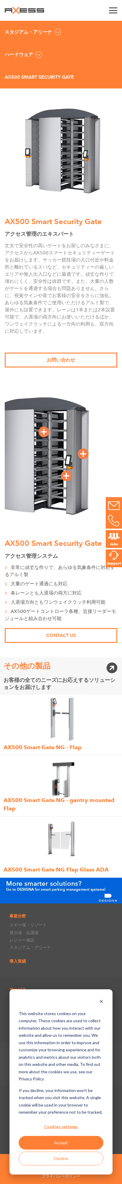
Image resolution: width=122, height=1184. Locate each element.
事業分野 (17, 916)
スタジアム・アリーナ (30, 947)
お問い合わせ (61, 360)
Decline (61, 1158)
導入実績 (17, 961)
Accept (61, 1142)
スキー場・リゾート (28, 925)
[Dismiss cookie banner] (101, 1002)
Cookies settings (61, 1126)
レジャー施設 (21, 940)
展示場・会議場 (23, 932)
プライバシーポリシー (61, 1176)
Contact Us (61, 635)
